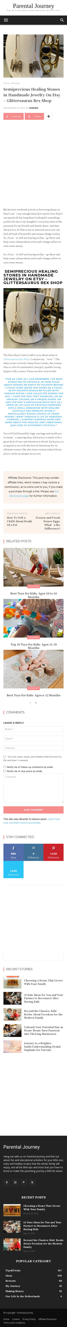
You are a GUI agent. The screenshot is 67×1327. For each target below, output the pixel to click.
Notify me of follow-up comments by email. (30, 767)
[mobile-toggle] (5, 20)
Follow (34, 845)
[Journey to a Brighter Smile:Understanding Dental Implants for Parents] (12, 1046)
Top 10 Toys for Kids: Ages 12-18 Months (33, 646)
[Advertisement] (33, 159)
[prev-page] (30, 703)
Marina (33, 108)
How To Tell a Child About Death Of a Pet (19, 521)
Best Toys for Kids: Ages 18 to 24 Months (33, 595)
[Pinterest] (23, 1182)
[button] (62, 20)
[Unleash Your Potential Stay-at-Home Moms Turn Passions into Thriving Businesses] (12, 1030)
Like (13, 845)
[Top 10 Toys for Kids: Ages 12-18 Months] (33, 618)
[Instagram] (15, 1182)
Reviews (16, 83)
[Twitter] (32, 1182)
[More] (48, 116)
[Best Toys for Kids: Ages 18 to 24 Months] (33, 567)
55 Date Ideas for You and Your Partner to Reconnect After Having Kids (43, 998)
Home (6, 83)
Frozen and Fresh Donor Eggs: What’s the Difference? (48, 523)
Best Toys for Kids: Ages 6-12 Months (33, 695)
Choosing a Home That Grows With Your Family (43, 982)
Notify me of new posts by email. (24, 771)
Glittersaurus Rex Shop (16, 359)
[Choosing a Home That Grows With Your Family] (12, 982)
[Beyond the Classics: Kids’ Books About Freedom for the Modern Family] (12, 1014)
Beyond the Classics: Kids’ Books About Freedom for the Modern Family (43, 1014)
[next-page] (36, 703)
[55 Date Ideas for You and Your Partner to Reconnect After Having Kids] (12, 998)
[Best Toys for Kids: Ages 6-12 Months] (33, 669)
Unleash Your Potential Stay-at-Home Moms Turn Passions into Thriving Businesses (44, 1030)
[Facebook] (6, 1182)
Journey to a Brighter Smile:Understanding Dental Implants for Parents (42, 1046)
